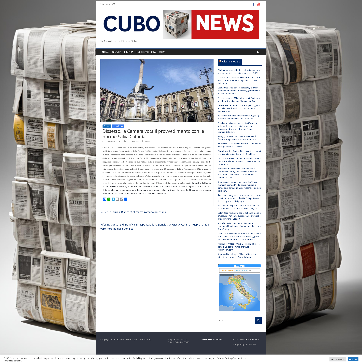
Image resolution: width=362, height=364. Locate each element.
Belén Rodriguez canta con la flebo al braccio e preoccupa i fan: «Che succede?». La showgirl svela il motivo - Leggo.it (239, 216)
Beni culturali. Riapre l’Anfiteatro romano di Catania (133, 212)
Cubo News (118, 126)
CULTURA (116, 52)
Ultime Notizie (231, 61)
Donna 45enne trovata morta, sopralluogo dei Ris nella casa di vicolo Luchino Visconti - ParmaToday (239, 108)
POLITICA (128, 52)
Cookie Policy (252, 339)
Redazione (126, 141)
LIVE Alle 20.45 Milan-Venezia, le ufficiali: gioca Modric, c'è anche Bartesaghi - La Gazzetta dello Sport (239, 80)
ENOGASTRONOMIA (146, 52)
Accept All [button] (353, 359)
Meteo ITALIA (239, 266)
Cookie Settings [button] (337, 359)
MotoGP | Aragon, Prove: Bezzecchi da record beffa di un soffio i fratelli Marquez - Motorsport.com (239, 246)
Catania (107, 126)
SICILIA (105, 52)
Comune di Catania (142, 141)
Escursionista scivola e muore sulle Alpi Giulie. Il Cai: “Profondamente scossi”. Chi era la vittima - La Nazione (239, 161)
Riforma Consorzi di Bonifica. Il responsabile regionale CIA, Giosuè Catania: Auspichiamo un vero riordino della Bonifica (155, 226)
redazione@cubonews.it (212, 339)
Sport (162, 52)
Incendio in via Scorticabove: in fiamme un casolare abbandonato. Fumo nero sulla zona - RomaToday (239, 226)
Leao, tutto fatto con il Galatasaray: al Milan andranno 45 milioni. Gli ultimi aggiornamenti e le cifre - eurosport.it (239, 90)
